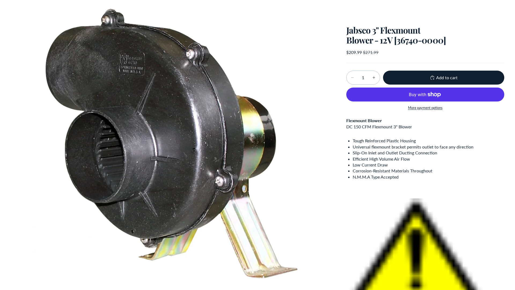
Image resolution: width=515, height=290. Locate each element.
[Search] (475, 9)
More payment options (425, 108)
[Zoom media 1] (172, 145)
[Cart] (498, 9)
